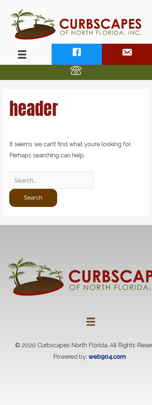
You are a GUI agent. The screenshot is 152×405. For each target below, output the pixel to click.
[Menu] (22, 54)
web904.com (107, 356)
